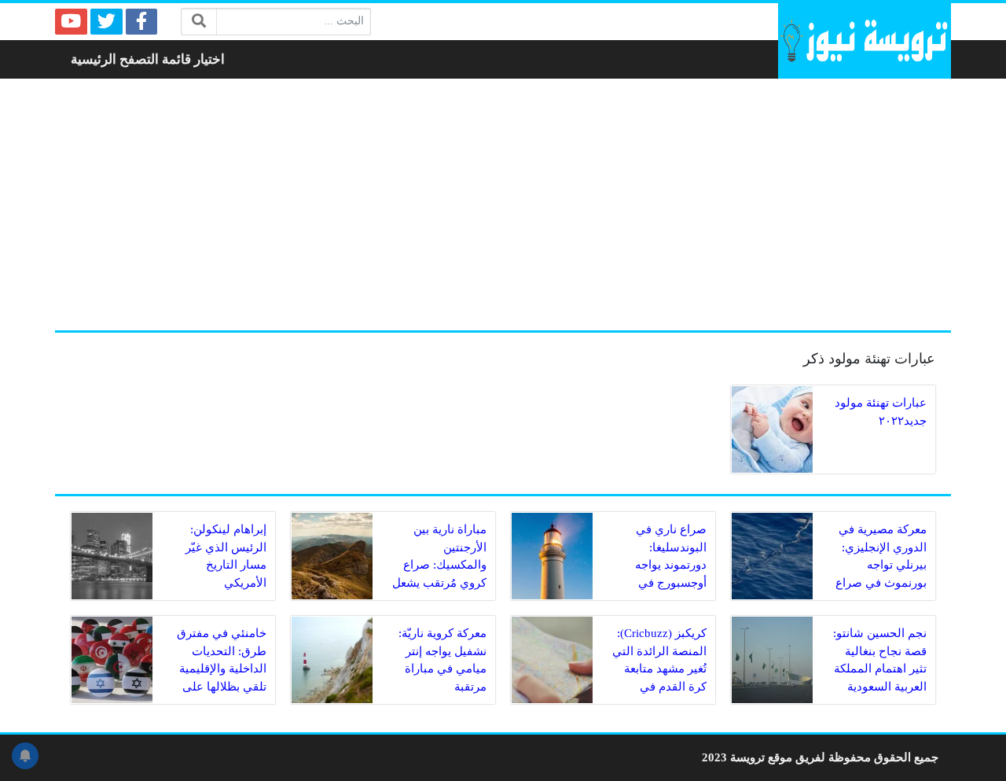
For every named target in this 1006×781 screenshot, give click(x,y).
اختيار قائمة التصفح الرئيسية (148, 59)
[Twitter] (106, 22)
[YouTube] (71, 22)
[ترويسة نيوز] (864, 41)
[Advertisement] (503, 204)
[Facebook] (142, 22)
